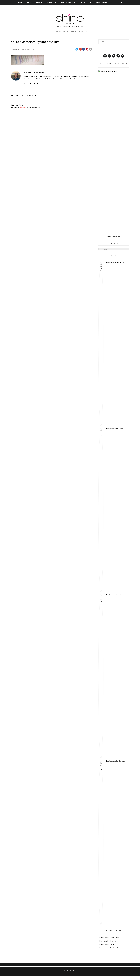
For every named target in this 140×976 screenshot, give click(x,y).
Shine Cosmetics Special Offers (115, 262)
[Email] (73, 970)
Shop (29, 2)
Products (51, 2)
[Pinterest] (113, 56)
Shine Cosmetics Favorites (114, 595)
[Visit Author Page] (16, 76)
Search (39, 2)
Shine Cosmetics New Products (115, 761)
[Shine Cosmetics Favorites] (100, 676)
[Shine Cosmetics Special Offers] (100, 343)
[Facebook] (27, 83)
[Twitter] (24, 83)
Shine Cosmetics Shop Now (114, 429)
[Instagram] (34, 83)
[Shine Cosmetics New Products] (100, 842)
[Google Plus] (30, 83)
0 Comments (29, 49)
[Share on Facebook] (83, 49)
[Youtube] (122, 56)
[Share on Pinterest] (87, 49)
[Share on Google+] (80, 49)
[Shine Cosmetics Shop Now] (100, 510)
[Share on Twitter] (76, 49)
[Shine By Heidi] (70, 26)
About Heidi (85, 2)
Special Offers (67, 2)
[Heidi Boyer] (37, 83)
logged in (23, 107)
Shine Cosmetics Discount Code (109, 2)
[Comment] (90, 49)
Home (20, 2)
